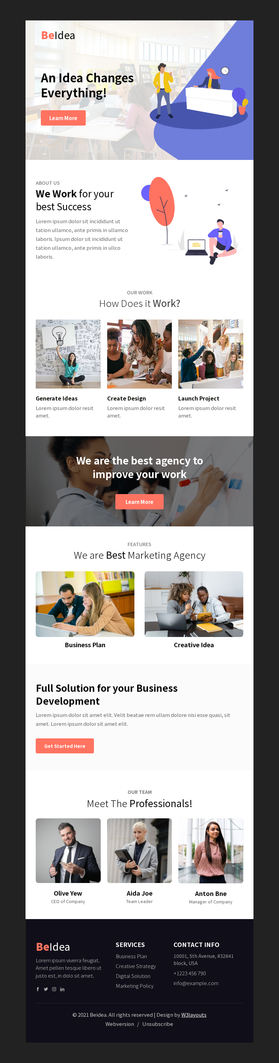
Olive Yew (68, 892)
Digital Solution (133, 975)
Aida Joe (139, 892)
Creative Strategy (136, 965)
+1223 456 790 (190, 973)
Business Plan (85, 644)
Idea (58, 34)
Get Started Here (64, 745)
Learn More (63, 117)
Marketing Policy (134, 985)
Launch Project (198, 398)
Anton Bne (211, 893)
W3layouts (194, 1014)
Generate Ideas (57, 398)
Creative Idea (194, 644)
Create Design (126, 398)
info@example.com (196, 982)
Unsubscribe (157, 1023)
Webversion (120, 1023)
